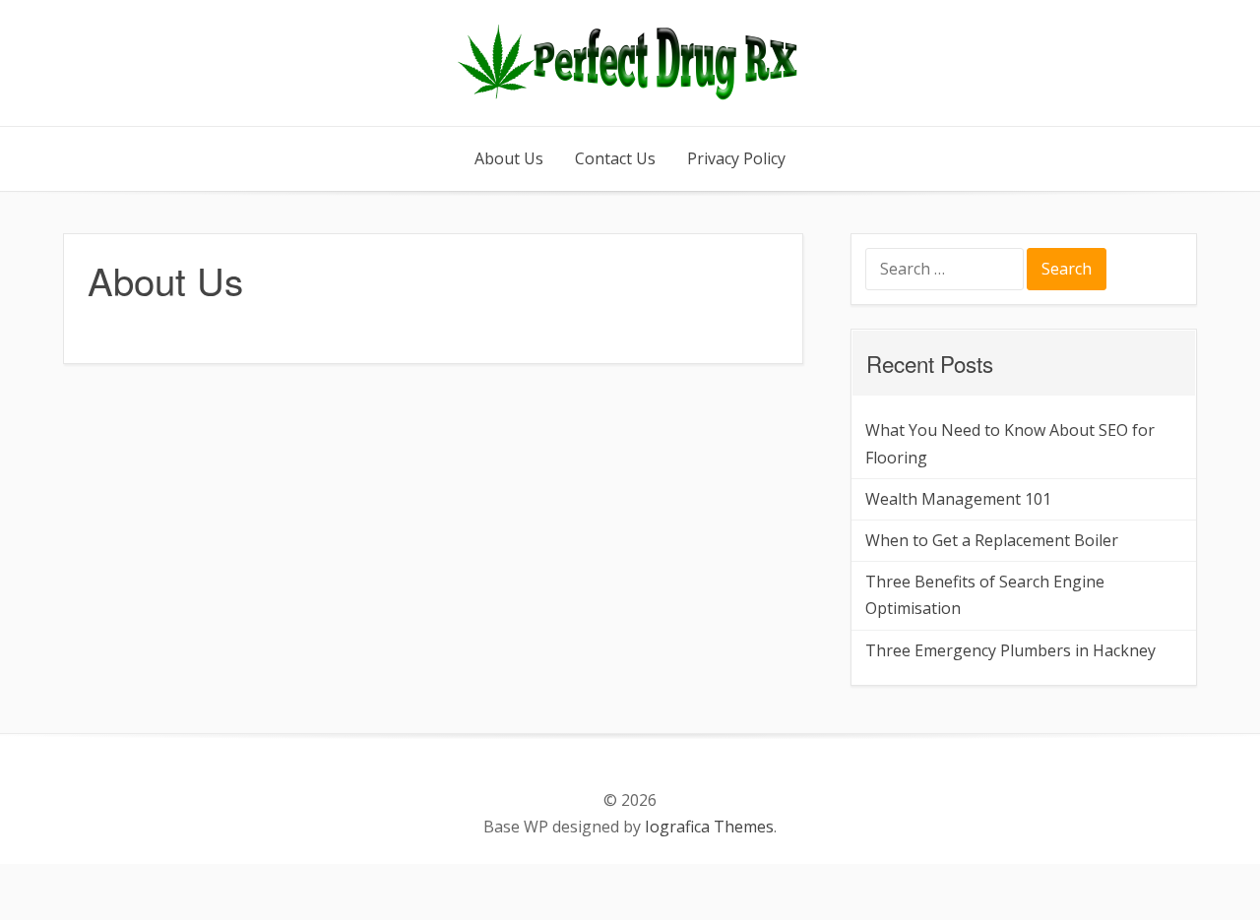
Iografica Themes (709, 826)
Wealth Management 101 (958, 499)
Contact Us (615, 158)
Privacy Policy (736, 158)
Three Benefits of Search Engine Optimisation (984, 595)
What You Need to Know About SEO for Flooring (1010, 443)
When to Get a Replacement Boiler (991, 540)
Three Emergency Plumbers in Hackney (1010, 650)
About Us (508, 158)
